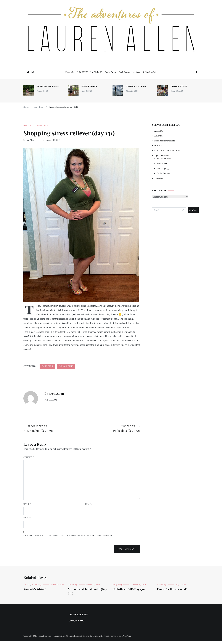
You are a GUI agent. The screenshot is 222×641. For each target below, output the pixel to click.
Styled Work (110, 72)
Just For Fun (162, 164)
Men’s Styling (163, 168)
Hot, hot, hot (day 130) (38, 429)
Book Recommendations (129, 72)
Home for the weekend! (172, 589)
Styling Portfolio (150, 72)
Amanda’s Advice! (34, 589)
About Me (69, 72)
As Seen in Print (164, 159)
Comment (29, 457)
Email (89, 504)
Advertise (158, 136)
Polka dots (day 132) (126, 429)
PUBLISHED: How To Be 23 (89, 72)
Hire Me (157, 145)
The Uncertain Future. (136, 86)
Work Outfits (43, 125)
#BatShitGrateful (90, 86)
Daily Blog (28, 125)
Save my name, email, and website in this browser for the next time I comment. (68, 536)
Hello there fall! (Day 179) (129, 589)
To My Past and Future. (48, 86)
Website (27, 518)
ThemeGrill (98, 636)
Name (27, 504)
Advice (26, 585)
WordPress (126, 636)
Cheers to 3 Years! (179, 86)
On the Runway (163, 173)
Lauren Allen (28, 140)
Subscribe (158, 178)
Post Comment (127, 549)
